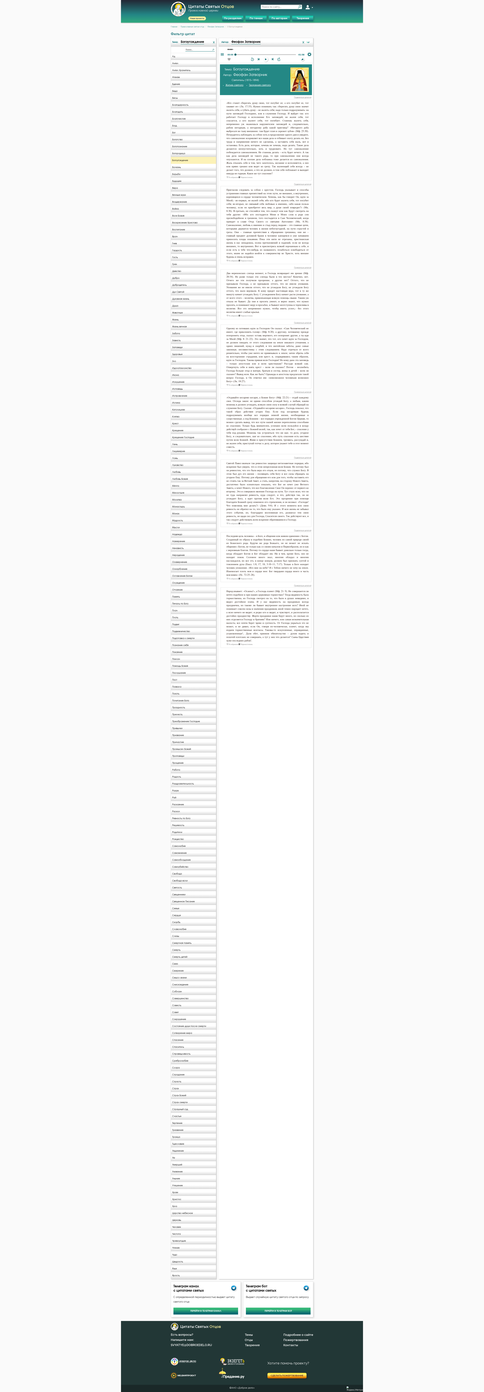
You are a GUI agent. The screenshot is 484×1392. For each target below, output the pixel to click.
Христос (176, 1199)
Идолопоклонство (181, 368)
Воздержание (179, 202)
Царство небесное (182, 1213)
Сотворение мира (182, 1033)
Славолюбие (179, 929)
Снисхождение (180, 985)
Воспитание (178, 230)
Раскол (176, 811)
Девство (176, 271)
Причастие (178, 742)
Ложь (175, 458)
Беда (174, 91)
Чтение (176, 1248)
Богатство (177, 140)
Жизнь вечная (179, 327)
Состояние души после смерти (189, 1026)
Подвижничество (181, 631)
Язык (174, 1269)
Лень (175, 444)
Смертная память (181, 943)
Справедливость (181, 1054)
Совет (175, 1012)
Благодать (177, 112)
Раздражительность (183, 784)
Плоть (175, 617)
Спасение (177, 1040)
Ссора (176, 1068)
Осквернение (179, 562)
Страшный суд (180, 1109)
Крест (175, 424)
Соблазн (177, 992)
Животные (177, 313)
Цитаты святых (211, 8)
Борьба (176, 174)
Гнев (174, 243)
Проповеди (178, 756)
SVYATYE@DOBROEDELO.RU (191, 1345)
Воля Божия (178, 216)
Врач (175, 237)
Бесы (175, 98)
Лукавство (177, 465)
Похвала (176, 687)
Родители (177, 832)
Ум (173, 1158)
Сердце (176, 915)
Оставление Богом (182, 576)
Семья (175, 908)
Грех (174, 264)
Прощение (178, 763)
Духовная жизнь (180, 299)
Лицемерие (178, 451)
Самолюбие (179, 846)
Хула (174, 1206)
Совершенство (180, 998)
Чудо (174, 1255)
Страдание (178, 1075)
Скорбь (176, 922)
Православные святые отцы (192, 27)
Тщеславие (178, 1144)
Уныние (176, 1179)
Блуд (174, 126)
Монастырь (178, 507)
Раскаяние (178, 804)
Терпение (177, 1123)
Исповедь (177, 389)
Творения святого (260, 85)
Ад (173, 56)
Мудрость (177, 520)
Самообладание (181, 860)
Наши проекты (197, 18)
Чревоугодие (179, 1241)
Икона (175, 375)
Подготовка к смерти (183, 638)
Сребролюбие (180, 1061)
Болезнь (176, 167)
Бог (174, 133)
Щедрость (177, 1262)
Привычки (177, 728)
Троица (176, 1137)
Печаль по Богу (180, 604)
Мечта (175, 486)
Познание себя (180, 645)
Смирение (178, 971)
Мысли (176, 527)
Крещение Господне (183, 437)
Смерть (176, 950)
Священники (178, 895)
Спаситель (178, 1047)
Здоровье (177, 354)
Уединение (178, 1151)
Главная (174, 27)
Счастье (176, 1116)
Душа (175, 306)
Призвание (178, 735)
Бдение (176, 84)
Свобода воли (180, 881)
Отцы (249, 1340)
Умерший (177, 1165)
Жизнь (175, 320)
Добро (175, 278)
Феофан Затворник (215, 27)
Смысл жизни (179, 978)
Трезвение (177, 1130)
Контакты (290, 1345)
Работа (176, 770)
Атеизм (176, 77)
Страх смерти (180, 1102)
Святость (177, 888)
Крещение (177, 430)
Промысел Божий (181, 749)
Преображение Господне (186, 721)
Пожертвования (295, 1340)
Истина (176, 403)
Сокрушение (179, 1019)
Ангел (175, 63)
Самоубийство (180, 867)
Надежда (177, 534)
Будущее (176, 181)
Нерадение (178, 555)
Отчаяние (177, 590)
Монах (175, 514)
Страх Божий (179, 1095)
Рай (174, 798)
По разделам (232, 18)
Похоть (175, 694)
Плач (174, 611)
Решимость (178, 825)
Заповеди (177, 347)
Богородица (178, 153)
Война (175, 209)
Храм (175, 1192)
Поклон (176, 659)
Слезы (175, 936)
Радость (176, 777)
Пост (174, 680)
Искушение (178, 382)
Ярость (176, 1275)
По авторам (279, 18)
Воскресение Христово (185, 223)
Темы (249, 1335)
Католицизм (178, 410)
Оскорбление (179, 569)
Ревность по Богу (181, 818)
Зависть (176, 340)
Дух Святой (178, 292)
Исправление (179, 396)
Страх (175, 1088)
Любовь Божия (180, 479)
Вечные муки (179, 195)
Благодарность (180, 105)
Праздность (178, 708)
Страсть (176, 1082)
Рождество (178, 839)
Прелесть (177, 714)
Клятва (175, 417)
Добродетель (179, 285)
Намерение (178, 541)
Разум (175, 791)
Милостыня (178, 493)
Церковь (176, 1220)
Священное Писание (183, 901)
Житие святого (234, 85)
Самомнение (179, 853)
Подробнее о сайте (298, 1335)
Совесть (176, 1005)
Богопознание (179, 146)
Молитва (177, 500)
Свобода (177, 874)
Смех (175, 964)
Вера (175, 188)
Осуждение (178, 583)
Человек (176, 1227)
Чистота (176, 1234)
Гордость (177, 250)
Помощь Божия (180, 666)
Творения (302, 18)
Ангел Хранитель (181, 70)
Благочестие (179, 119)
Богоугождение (180, 160)
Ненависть (178, 548)
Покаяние (177, 652)
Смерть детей (179, 957)
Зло (174, 361)
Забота (176, 333)
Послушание (179, 673)
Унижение (177, 1172)
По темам (256, 18)
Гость (175, 257)
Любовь (176, 472)
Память (176, 597)
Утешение (177, 1185)
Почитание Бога (180, 701)
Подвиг (175, 624)
